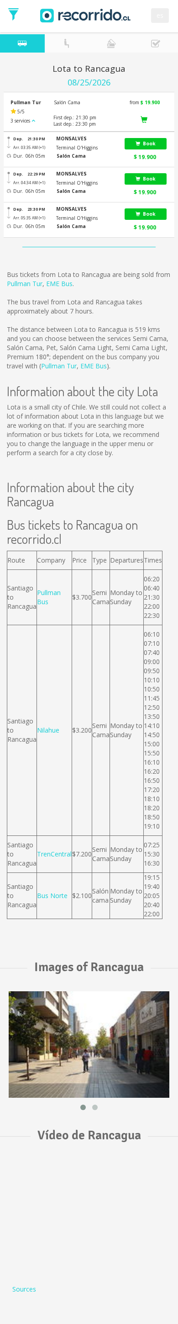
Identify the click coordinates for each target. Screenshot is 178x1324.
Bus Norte (52, 895)
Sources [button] (24, 1289)
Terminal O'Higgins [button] (77, 147)
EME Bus (59, 283)
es (160, 15)
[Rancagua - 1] (89, 1044)
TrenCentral (54, 854)
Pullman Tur (24, 283)
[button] (86, 138)
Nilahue (48, 730)
